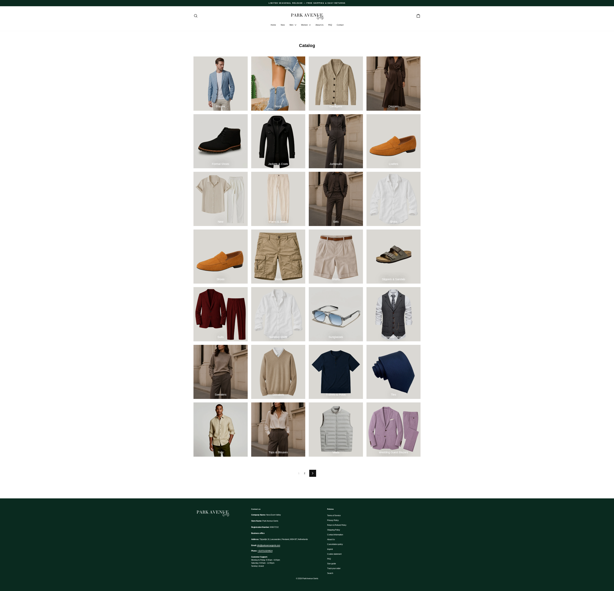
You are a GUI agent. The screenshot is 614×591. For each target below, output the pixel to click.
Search (330, 573)
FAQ (330, 25)
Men (292, 25)
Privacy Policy (332, 520)
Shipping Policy (333, 530)
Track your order (333, 568)
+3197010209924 (265, 551)
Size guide (331, 564)
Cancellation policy (335, 544)
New (283, 25)
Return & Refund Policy (336, 525)
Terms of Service (334, 515)
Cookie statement (334, 554)
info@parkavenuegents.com (268, 545)
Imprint (330, 549)
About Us (319, 25)
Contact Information (335, 535)
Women (304, 25)
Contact (340, 25)
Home (273, 25)
